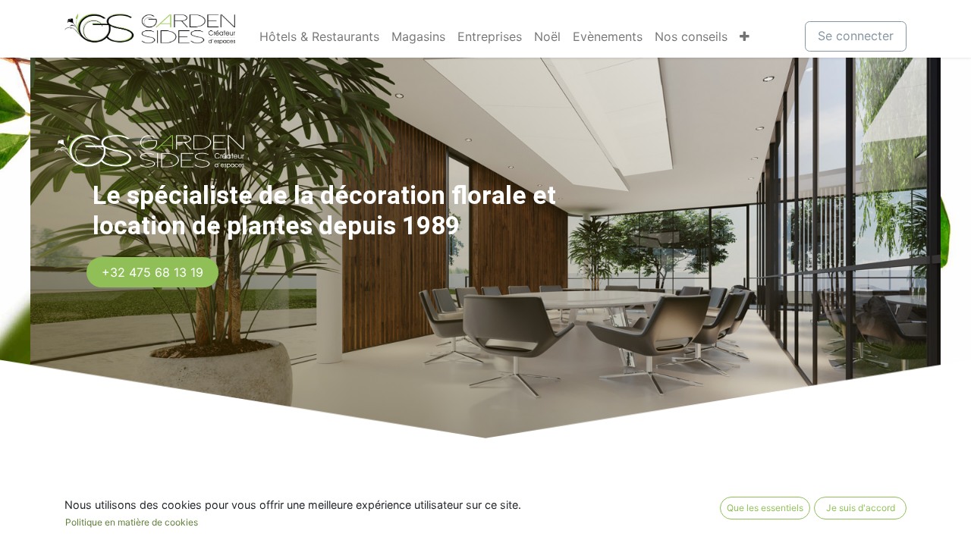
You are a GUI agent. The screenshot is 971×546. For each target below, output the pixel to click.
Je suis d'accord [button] (860, 507)
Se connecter (856, 35)
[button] (745, 36)
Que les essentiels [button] (765, 507)
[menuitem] (319, 36)
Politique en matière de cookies (131, 522)
